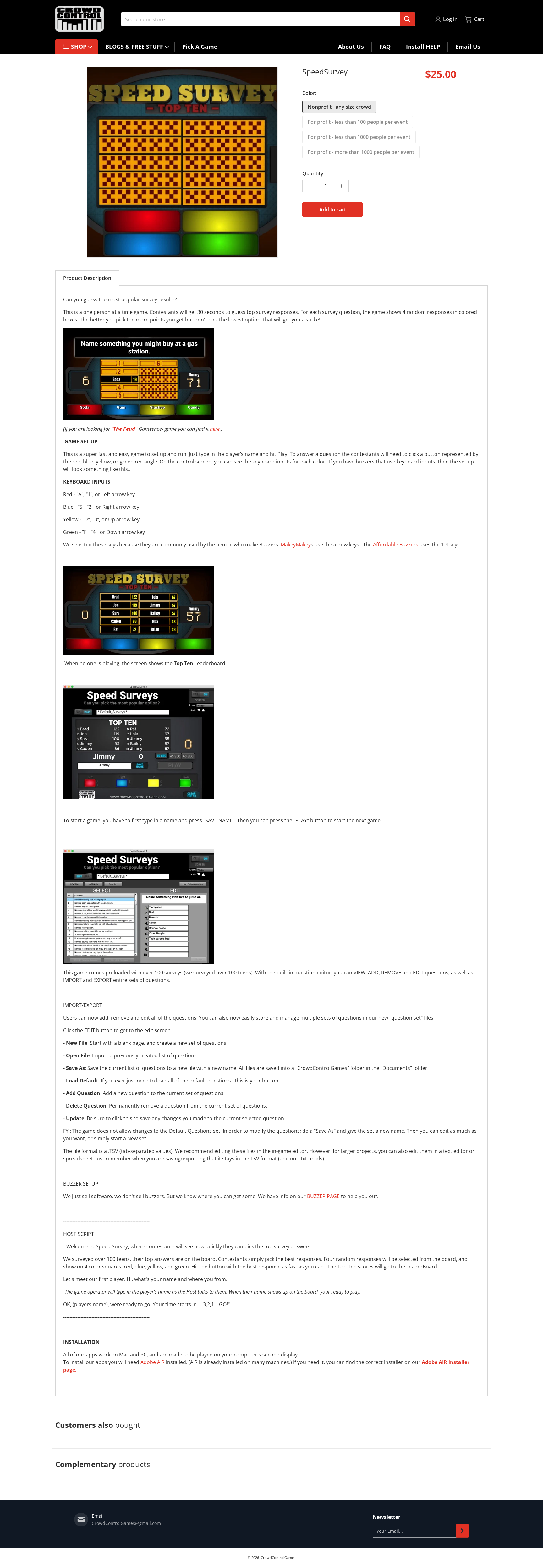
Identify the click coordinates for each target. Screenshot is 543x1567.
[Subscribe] (462, 1531)
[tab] (87, 278)
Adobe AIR (152, 1362)
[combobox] (268, 19)
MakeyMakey (296, 544)
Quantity (312, 173)
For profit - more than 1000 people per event (361, 152)
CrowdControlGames (278, 1557)
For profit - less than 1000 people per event (359, 137)
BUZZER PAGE (323, 1196)
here (215, 428)
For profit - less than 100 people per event (358, 121)
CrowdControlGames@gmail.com (126, 1523)
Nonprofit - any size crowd (339, 106)
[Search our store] (407, 19)
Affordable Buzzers (395, 544)
